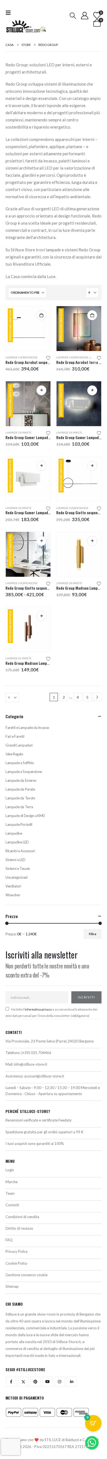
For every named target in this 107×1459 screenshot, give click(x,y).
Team (10, 1193)
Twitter (23, 1382)
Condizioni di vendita (22, 1217)
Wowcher (12, 895)
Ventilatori (13, 886)
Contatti (12, 1205)
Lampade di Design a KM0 (25, 815)
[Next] (97, 697)
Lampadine (13, 833)
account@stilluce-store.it (44, 1076)
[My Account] (84, 15)
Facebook (11, 1382)
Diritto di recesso (19, 1228)
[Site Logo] (26, 26)
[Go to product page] (79, 554)
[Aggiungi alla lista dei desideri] (48, 357)
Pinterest (35, 1382)
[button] (9, 12)
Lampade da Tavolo (20, 798)
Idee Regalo (14, 754)
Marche (11, 1182)
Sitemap (12, 1286)
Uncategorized (16, 877)
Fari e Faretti (14, 736)
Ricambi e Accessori (20, 851)
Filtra (92, 934)
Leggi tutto (41, 390)
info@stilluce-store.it (30, 1064)
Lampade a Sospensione (21, 357)
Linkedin (72, 1382)
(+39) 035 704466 (36, 1052)
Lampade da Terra (19, 807)
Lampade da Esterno (20, 780)
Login (9, 1170)
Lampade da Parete (18, 432)
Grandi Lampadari (19, 745)
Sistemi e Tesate (17, 868)
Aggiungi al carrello (41, 315)
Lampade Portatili (18, 824)
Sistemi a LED (15, 860)
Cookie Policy (16, 1263)
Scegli (92, 466)
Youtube (47, 1382)
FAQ (9, 1240)
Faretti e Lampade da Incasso (27, 727)
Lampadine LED (17, 842)
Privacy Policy (16, 1251)
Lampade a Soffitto (19, 763)
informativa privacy (38, 1009)
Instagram (60, 1382)
